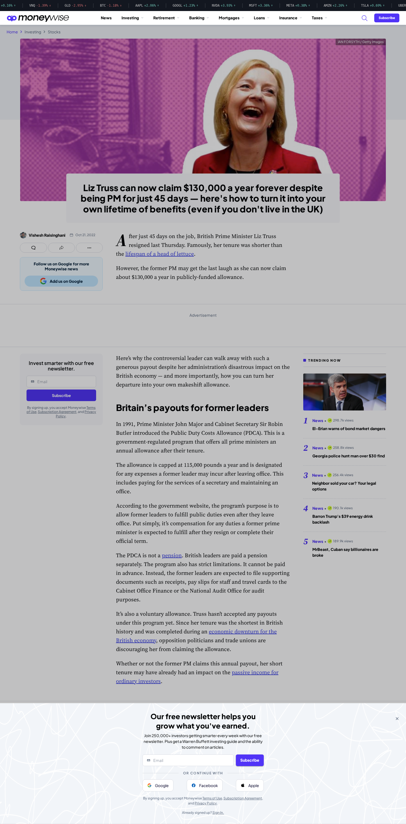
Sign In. (218, 812)
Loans (259, 17)
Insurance (288, 17)
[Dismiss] (397, 718)
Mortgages (229, 17)
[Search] (364, 17)
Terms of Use (212, 798)
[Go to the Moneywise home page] (38, 18)
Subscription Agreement (242, 798)
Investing (130, 17)
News (106, 17)
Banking (196, 17)
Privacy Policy (206, 803)
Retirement (164, 17)
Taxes (317, 17)
